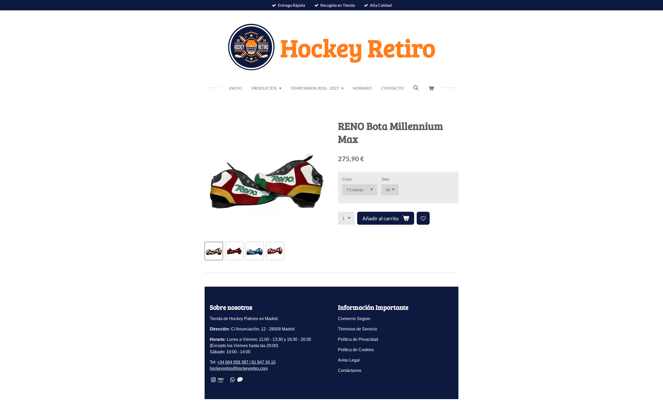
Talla (385, 178)
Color (347, 178)
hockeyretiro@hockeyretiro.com (239, 368)
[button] (214, 251)
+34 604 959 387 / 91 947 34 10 (246, 362)
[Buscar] (416, 87)
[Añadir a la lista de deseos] (423, 218)
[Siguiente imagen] (317, 179)
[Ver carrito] (431, 88)
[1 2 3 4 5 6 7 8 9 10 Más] (346, 218)
